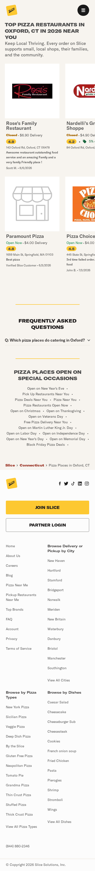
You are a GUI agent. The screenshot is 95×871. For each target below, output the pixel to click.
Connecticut (32, 465)
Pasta (52, 770)
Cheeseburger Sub (62, 721)
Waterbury (56, 629)
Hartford (54, 570)
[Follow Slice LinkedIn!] (80, 484)
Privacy (11, 639)
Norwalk (54, 600)
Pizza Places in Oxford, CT (69, 465)
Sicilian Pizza (16, 717)
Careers (12, 565)
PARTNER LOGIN (47, 525)
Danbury (54, 639)
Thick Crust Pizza (19, 814)
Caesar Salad (58, 702)
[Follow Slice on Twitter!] (66, 484)
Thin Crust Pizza (18, 795)
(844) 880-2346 (17, 846)
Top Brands (14, 609)
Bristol (53, 648)
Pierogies (55, 780)
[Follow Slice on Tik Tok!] (73, 484)
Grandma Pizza (17, 785)
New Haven (56, 560)
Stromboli (55, 800)
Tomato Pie (14, 775)
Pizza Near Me (17, 585)
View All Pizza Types (21, 826)
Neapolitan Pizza (19, 765)
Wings (52, 809)
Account (12, 629)
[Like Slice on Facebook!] (60, 484)
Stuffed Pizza (16, 804)
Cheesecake (57, 712)
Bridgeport (56, 590)
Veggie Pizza (15, 726)
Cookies (54, 741)
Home (10, 546)
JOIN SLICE (47, 507)
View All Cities (59, 680)
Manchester (57, 658)
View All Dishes (59, 822)
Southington (57, 668)
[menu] (83, 10)
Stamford (55, 580)
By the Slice (15, 746)
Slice (10, 465)
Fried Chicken (58, 761)
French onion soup (62, 751)
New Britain (57, 619)
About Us (13, 556)
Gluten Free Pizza (19, 756)
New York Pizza (17, 707)
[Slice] (12, 11)
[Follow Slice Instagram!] (87, 484)
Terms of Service (18, 648)
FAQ (9, 619)
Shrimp (53, 790)
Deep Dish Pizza (18, 736)
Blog (9, 575)
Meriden (54, 609)
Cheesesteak (57, 731)
